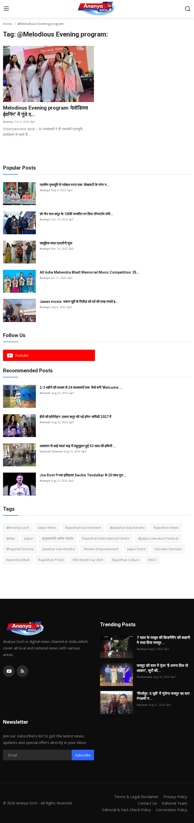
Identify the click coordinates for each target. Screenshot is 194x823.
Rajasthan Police (51, 559)
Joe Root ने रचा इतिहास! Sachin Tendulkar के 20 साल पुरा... (83, 475)
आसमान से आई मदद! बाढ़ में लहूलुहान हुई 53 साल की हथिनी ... (78, 446)
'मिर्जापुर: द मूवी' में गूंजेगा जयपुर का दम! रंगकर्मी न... (163, 696)
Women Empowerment (101, 549)
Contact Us (147, 803)
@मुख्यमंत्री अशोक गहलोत (57, 538)
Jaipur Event (136, 549)
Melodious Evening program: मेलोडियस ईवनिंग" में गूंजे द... (45, 111)
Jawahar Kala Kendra (58, 549)
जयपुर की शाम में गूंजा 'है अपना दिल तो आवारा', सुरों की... (162, 668)
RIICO (152, 559)
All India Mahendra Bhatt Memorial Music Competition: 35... (89, 272)
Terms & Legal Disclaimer (136, 796)
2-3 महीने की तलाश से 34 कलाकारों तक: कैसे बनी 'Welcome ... (81, 387)
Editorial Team (174, 803)
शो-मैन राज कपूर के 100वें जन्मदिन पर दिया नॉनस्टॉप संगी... (76, 214)
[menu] (6, 8)
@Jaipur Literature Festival (158, 538)
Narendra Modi (18, 559)
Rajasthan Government (83, 527)
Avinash (45, 393)
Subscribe (83, 755)
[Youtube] (9, 671)
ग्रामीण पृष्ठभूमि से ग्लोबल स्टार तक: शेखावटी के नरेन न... (75, 185)
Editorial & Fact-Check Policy (126, 809)
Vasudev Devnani (168, 549)
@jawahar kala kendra (127, 527)
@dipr (10, 538)
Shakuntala (144, 677)
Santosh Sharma (51, 451)
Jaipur (28, 538)
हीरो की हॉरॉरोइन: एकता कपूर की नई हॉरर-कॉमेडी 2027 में (75, 417)
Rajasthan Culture (125, 559)
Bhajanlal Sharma (20, 549)
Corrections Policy (171, 809)
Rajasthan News (166, 527)
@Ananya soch (17, 527)
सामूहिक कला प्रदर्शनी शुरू (56, 243)
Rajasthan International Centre (105, 538)
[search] (187, 8)
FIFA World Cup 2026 (88, 559)
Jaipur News (47, 527)
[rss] (22, 671)
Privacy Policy (175, 796)
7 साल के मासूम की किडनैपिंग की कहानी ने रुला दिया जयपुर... (163, 640)
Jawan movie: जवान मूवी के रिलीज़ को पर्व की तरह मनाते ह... (79, 302)
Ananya (8, 121)
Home (7, 23)
